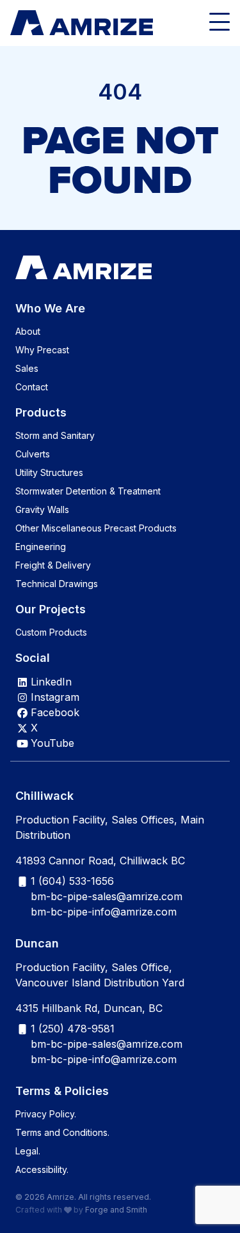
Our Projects (50, 609)
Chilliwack (44, 795)
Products (41, 412)
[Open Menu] (219, 23)
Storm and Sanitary (55, 435)
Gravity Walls (42, 509)
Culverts (32, 453)
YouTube (52, 743)
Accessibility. (41, 1169)
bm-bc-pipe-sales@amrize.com (106, 896)
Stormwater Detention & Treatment (88, 491)
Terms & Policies (62, 1091)
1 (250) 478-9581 (73, 1028)
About (27, 331)
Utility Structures (49, 472)
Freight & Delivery (53, 565)
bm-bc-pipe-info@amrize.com (104, 911)
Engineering (40, 546)
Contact (31, 386)
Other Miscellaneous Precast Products (96, 528)
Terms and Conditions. (62, 1132)
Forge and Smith (116, 1209)
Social (32, 657)
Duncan (37, 943)
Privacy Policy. (45, 1113)
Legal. (27, 1150)
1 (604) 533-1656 (72, 881)
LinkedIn (51, 681)
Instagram (55, 697)
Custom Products (51, 632)
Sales (26, 368)
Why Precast (42, 349)
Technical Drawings (56, 583)
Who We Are (50, 308)
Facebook (55, 712)
